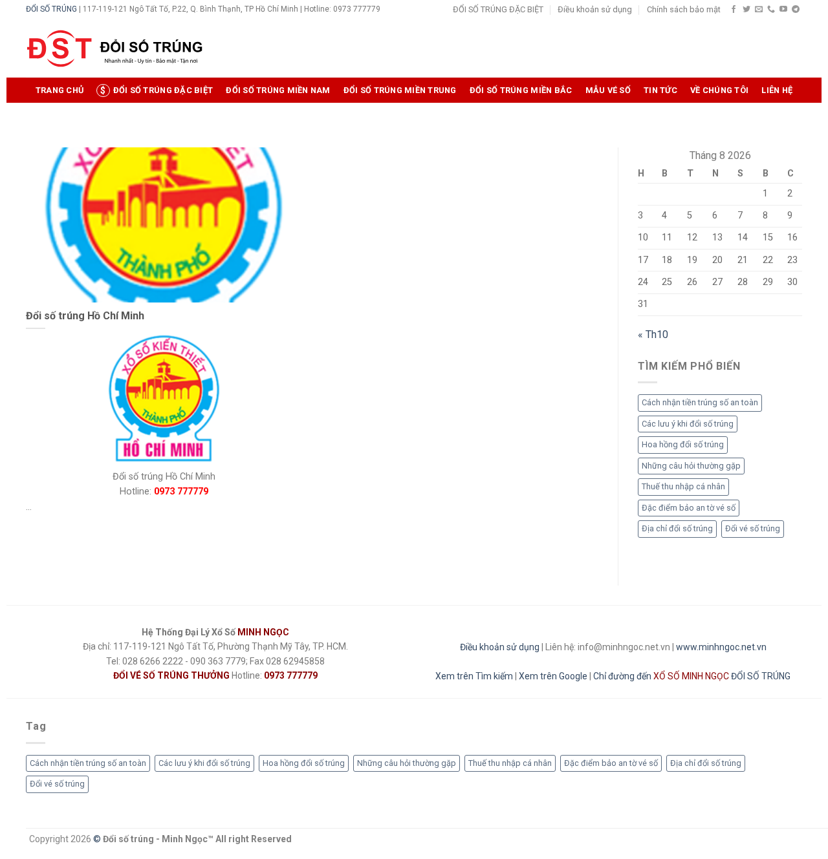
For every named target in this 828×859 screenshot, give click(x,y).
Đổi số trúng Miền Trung (400, 90)
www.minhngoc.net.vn (721, 647)
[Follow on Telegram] (796, 9)
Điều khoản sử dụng (595, 9)
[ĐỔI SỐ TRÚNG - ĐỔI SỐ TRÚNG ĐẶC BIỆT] (115, 48)
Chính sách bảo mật (684, 9)
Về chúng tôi (719, 90)
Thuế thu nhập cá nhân (683, 486)
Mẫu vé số (608, 90)
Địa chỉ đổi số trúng (677, 528)
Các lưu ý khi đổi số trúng (688, 424)
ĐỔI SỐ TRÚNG (51, 9)
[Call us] (771, 9)
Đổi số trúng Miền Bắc (521, 90)
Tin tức (660, 90)
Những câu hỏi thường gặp (691, 466)
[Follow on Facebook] (733, 9)
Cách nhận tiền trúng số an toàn (700, 403)
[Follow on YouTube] (783, 9)
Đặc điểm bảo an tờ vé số (688, 508)
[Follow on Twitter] (746, 9)
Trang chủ (59, 90)
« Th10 (653, 334)
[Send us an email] (759, 9)
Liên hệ (776, 90)
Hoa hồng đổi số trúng (683, 445)
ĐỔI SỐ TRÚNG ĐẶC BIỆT (498, 9)
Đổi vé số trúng (752, 528)
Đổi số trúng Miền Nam (278, 90)
